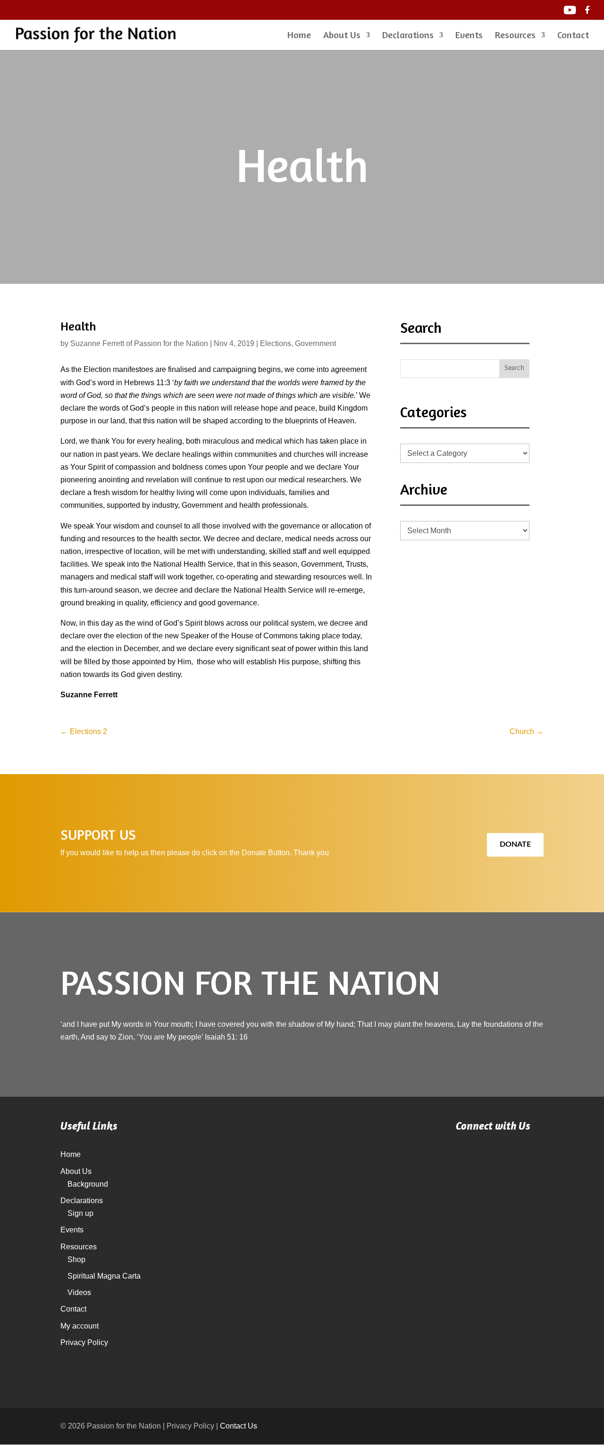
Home (299, 36)
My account (79, 1326)
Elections (275, 343)
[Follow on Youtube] (473, 1160)
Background (87, 1184)
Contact (573, 36)
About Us (342, 36)
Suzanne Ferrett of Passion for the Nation (139, 343)
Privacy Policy (84, 1342)
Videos (79, 1292)
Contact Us (238, 1426)
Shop (76, 1259)
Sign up (80, 1213)
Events (469, 36)
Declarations (408, 36)
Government (315, 343)
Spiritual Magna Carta (104, 1276)
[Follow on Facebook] (512, 1160)
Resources (515, 36)
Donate (515, 844)
